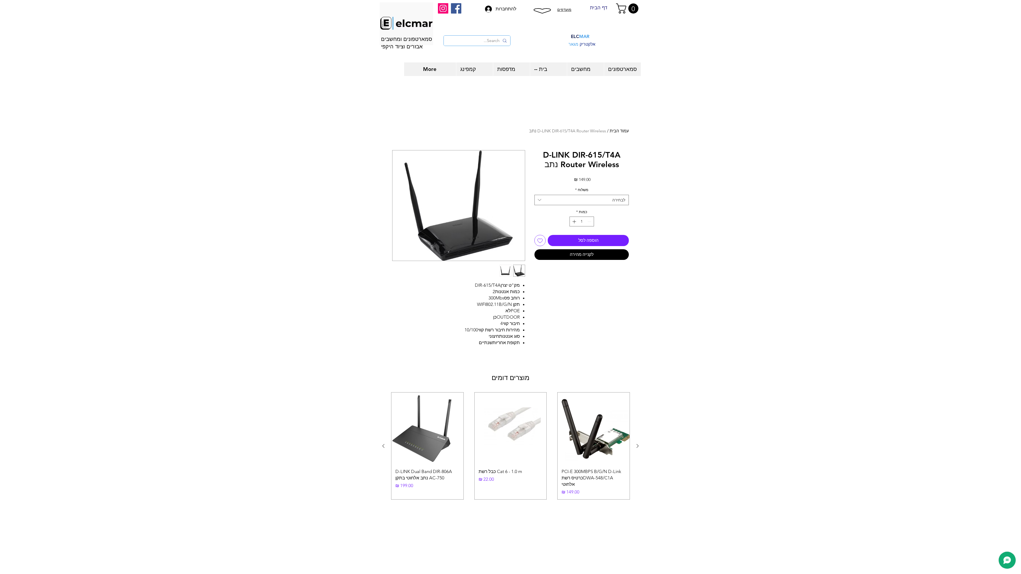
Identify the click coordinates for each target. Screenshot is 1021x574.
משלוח (581, 189)
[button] (628, 8)
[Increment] (573, 221)
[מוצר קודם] (637, 446)
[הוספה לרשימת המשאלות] (540, 240)
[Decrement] (590, 221)
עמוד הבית (619, 130)
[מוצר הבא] (383, 446)
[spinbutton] (582, 221)
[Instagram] (443, 8)
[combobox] (581, 200)
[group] (510, 446)
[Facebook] (456, 8)
